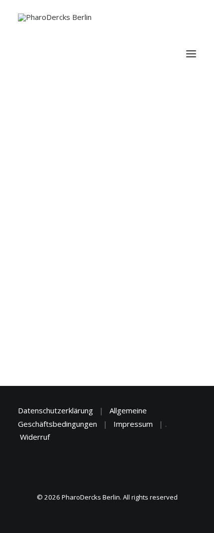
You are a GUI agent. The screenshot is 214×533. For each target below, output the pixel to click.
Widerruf (35, 437)
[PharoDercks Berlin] (55, 53)
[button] (107, 195)
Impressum (133, 424)
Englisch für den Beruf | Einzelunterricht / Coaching (107, 301)
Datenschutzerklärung (55, 410)
